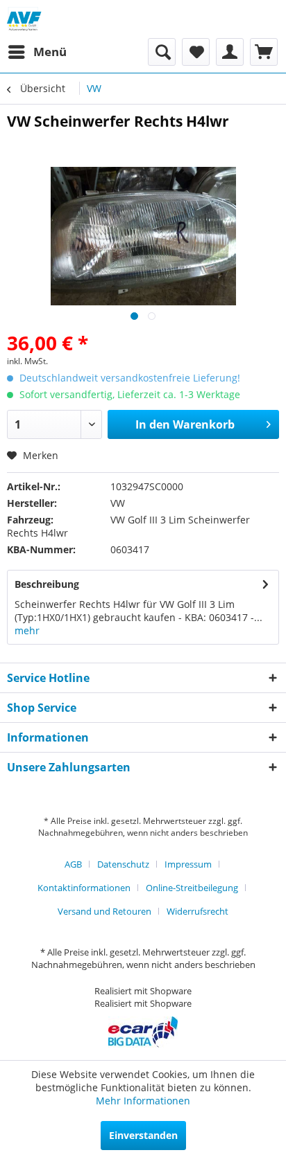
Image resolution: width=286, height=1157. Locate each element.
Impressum (188, 864)
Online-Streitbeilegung (192, 887)
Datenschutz (123, 864)
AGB (73, 864)
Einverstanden (143, 1135)
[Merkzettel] (196, 52)
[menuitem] (37, 52)
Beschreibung (47, 584)
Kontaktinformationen (84, 887)
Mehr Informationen (143, 1100)
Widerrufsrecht (197, 911)
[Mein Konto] (230, 52)
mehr (27, 630)
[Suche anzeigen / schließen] (162, 52)
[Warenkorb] (264, 52)
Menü (50, 52)
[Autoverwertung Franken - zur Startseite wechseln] (24, 19)
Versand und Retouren (104, 911)
